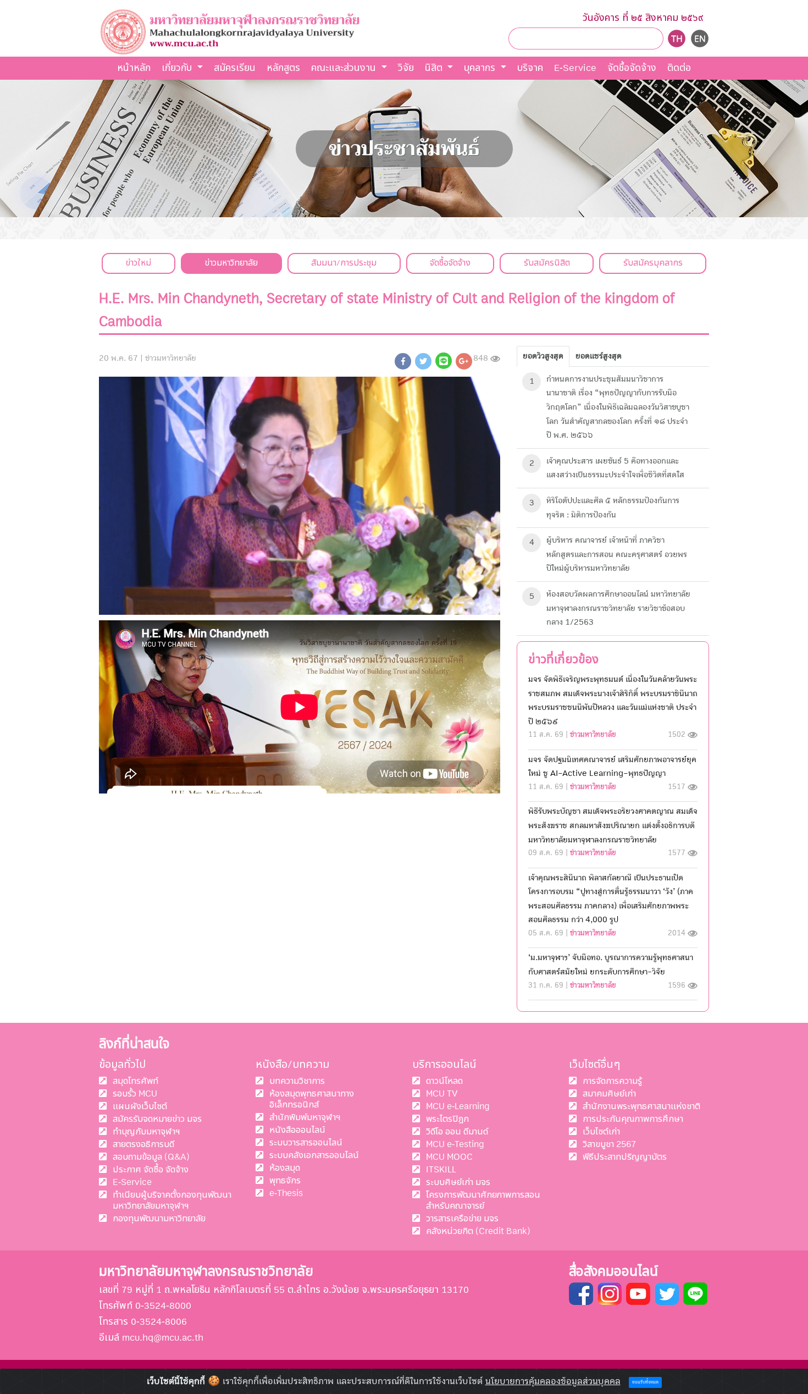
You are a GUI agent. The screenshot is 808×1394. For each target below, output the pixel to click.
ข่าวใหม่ (138, 262)
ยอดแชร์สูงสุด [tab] (598, 355)
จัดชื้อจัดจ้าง (631, 67)
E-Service (575, 67)
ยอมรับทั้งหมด (645, 1382)
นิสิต (435, 67)
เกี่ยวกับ (178, 67)
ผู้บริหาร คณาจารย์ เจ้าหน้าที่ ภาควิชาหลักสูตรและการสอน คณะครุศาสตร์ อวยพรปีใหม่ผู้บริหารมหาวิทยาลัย (616, 554)
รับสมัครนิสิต (547, 262)
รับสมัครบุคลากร (653, 262)
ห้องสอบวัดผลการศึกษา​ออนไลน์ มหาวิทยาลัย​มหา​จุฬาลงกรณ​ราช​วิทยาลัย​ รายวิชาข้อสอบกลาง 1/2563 (618, 607)
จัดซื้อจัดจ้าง (450, 262)
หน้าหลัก (134, 67)
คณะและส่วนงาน (345, 67)
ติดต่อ (679, 67)
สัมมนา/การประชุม (344, 262)
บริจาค (530, 67)
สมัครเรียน (235, 67)
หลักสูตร (283, 67)
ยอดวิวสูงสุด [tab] (543, 355)
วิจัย (406, 67)
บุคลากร (481, 67)
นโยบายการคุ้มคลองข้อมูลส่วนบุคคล (553, 1381)
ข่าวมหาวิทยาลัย (231, 262)
